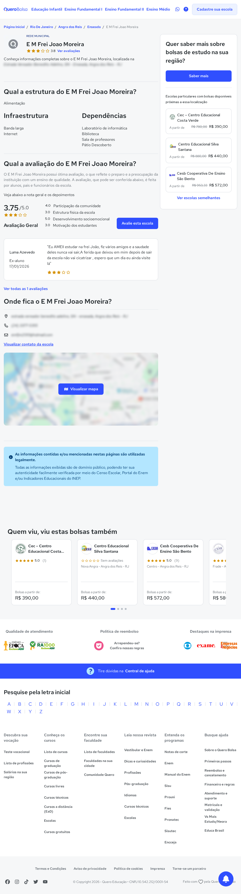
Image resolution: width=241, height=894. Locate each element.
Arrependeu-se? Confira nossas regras (127, 645)
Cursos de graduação (52, 763)
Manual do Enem (177, 774)
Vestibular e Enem (138, 750)
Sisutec (170, 831)
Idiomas (130, 795)
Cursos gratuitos (57, 832)
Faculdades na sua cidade (98, 763)
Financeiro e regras (220, 784)
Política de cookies (128, 868)
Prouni (170, 797)
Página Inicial (14, 27)
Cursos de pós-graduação (56, 774)
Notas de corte (176, 752)
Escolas (50, 820)
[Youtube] (45, 882)
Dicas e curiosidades (140, 761)
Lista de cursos (56, 752)
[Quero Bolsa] (15, 9)
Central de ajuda (139, 670)
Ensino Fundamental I (83, 9)
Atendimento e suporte (216, 795)
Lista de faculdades (99, 752)
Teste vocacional (17, 752)
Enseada (94, 27)
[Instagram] (17, 882)
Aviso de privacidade (90, 868)
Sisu (168, 786)
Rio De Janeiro (41, 27)
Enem (169, 763)
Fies (168, 808)
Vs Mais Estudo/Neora (216, 819)
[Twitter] (36, 882)
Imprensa (157, 868)
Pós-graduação (136, 784)
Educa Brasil (214, 830)
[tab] (113, 609)
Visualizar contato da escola (28, 344)
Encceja (171, 842)
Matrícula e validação (213, 807)
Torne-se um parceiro (189, 868)
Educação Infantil (46, 9)
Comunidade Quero (99, 775)
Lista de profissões (19, 763)
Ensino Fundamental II (124, 9)
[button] (81, 259)
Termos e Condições (50, 868)
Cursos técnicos (56, 797)
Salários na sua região (15, 774)
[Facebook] (7, 882)
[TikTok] (26, 882)
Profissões (132, 772)
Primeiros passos (218, 761)
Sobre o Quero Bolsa (220, 750)
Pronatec (172, 819)
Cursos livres (54, 786)
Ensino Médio (158, 9)
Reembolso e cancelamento (215, 772)
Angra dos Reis (70, 27)
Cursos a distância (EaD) (58, 809)
